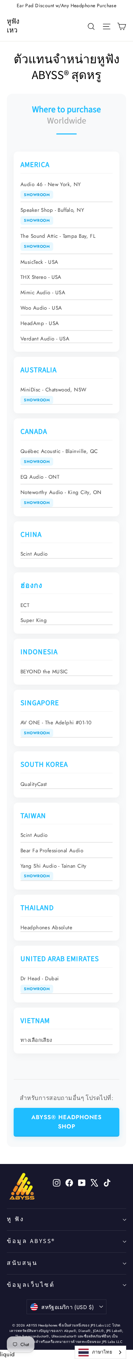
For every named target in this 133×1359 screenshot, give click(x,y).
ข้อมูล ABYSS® (31, 1241)
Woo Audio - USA (41, 308)
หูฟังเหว (13, 26)
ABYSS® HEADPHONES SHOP (66, 1121)
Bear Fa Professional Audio (51, 850)
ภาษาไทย (102, 1352)
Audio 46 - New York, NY (50, 189)
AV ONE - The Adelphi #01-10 (55, 727)
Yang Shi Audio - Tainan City (53, 870)
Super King (33, 620)
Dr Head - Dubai (39, 983)
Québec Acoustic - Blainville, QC (59, 456)
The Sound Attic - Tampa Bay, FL (57, 240)
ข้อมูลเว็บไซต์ (31, 1285)
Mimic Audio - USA (42, 292)
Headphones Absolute (46, 927)
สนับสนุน (22, 1263)
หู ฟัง (15, 1219)
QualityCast (33, 784)
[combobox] (100, 1352)
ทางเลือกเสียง (36, 1040)
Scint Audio (34, 554)
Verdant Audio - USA (44, 338)
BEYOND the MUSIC (44, 671)
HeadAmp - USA (39, 323)
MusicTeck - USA (39, 262)
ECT (24, 605)
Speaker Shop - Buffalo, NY (52, 214)
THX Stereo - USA (40, 277)
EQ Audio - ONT (39, 477)
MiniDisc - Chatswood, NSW (53, 394)
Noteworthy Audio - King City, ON (61, 497)
